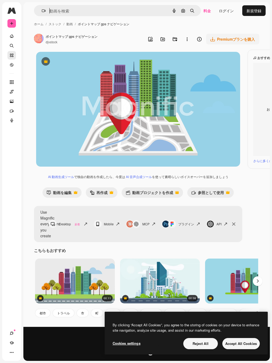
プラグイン (186, 224)
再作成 (99, 193)
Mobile (109, 224)
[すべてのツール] (11, 82)
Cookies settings (127, 343)
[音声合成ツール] (11, 120)
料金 (207, 10)
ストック (55, 24)
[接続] (11, 333)
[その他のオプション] (187, 39)
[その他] (11, 352)
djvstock (51, 42)
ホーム (39, 24)
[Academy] (11, 343)
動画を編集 (59, 193)
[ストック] (11, 55)
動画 (69, 24)
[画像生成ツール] (11, 101)
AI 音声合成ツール (139, 176)
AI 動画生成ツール (61, 176)
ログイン (226, 10)
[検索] (11, 45)
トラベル (63, 313)
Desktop (69, 224)
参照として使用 (207, 193)
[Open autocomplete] (41, 11)
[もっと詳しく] (11, 65)
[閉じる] (234, 224)
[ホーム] (11, 36)
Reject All (201, 343)
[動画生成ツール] (11, 111)
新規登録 (253, 10)
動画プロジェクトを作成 (149, 193)
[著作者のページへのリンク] (39, 39)
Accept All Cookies (241, 343)
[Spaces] (11, 91)
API (219, 224)
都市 (43, 313)
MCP (146, 224)
